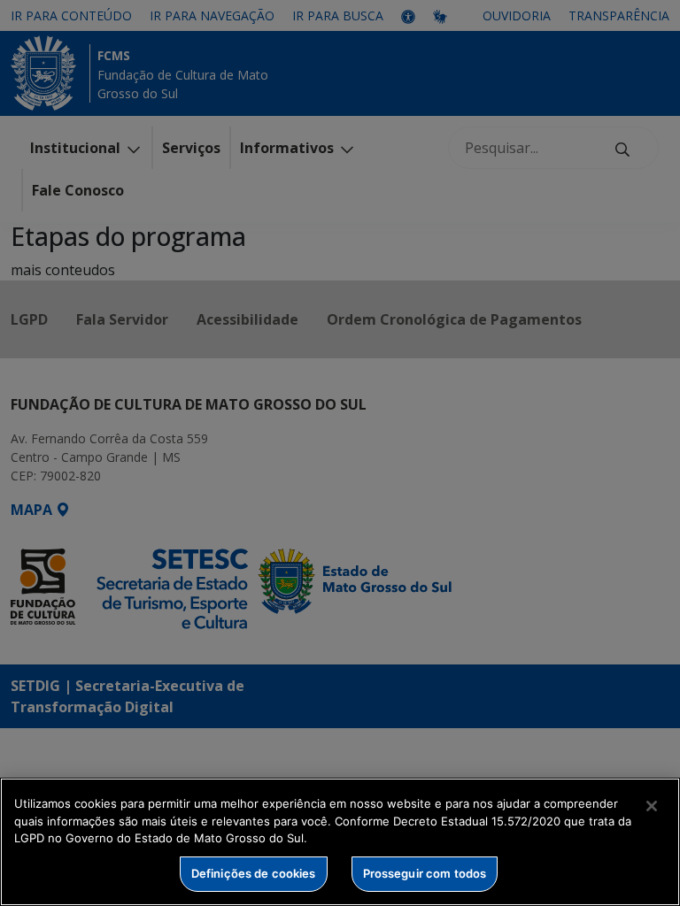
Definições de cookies (253, 873)
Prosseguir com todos (425, 873)
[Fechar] (651, 806)
